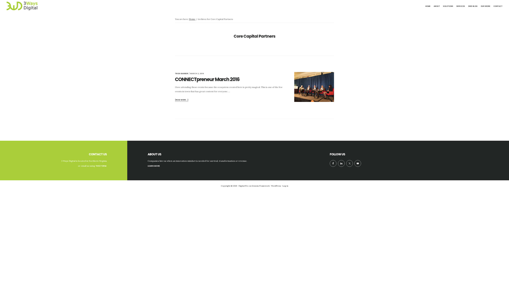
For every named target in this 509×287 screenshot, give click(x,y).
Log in (285, 186)
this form (101, 166)
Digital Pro (243, 186)
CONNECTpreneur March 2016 (207, 79)
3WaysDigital (25, 5)
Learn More (154, 166)
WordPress (276, 186)
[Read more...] (181, 100)
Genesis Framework (261, 186)
